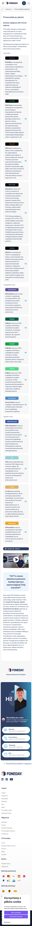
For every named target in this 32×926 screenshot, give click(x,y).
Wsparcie (9, 9)
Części (3, 793)
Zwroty (3, 825)
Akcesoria (4, 796)
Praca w (3, 849)
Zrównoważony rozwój (8, 846)
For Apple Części (6, 810)
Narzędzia (4, 798)
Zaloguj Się (4, 866)
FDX (2, 804)
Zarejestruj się (5, 863)
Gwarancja (4, 834)
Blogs (3, 851)
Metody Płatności (6, 828)
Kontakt (3, 854)
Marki (3, 807)
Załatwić (4, 822)
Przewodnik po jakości (8, 831)
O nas (3, 843)
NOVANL (4, 801)
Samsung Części (6, 813)
